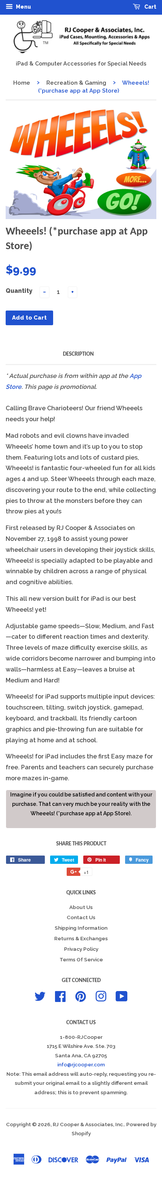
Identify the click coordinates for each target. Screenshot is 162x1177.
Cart (149, 7)
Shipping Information (81, 928)
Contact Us (81, 917)
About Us (81, 907)
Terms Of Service (81, 959)
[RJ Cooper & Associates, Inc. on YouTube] (122, 996)
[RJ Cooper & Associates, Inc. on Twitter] (40, 996)
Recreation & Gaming (76, 82)
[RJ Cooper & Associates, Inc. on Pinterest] (80, 996)
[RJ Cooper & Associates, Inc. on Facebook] (60, 996)
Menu (23, 7)
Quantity (19, 290)
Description (78, 354)
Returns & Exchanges (81, 938)
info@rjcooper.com (81, 1064)
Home (21, 82)
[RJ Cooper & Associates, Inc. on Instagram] (101, 996)
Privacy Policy (81, 949)
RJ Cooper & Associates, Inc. (88, 1124)
